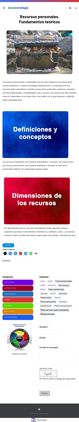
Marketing (63, 293)
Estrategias (64, 285)
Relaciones (10, 311)
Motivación (46, 297)
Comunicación (63, 281)
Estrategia (10, 282)
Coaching (50, 281)
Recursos (9, 306)
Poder (7, 300)
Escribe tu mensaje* (49, 347)
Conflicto (43, 285)
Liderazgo (44, 294)
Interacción (10, 288)
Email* (43, 337)
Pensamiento (48, 301)
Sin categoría (11, 317)
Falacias (43, 289)
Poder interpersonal (63, 306)
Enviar (45, 393)
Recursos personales (55, 309)
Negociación (58, 297)
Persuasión (63, 302)
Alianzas (43, 281)
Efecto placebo (51, 285)
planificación (46, 306)
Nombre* (44, 327)
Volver (8, 245)
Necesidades (10, 294)
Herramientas (56, 289)
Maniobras (53, 293)
